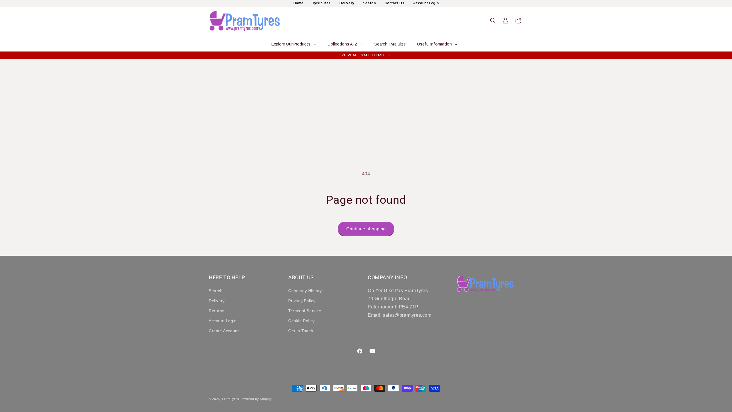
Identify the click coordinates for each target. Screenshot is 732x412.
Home (298, 3)
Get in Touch (300, 330)
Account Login (426, 3)
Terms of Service (304, 310)
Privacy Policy (301, 300)
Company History (305, 290)
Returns (216, 310)
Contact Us (395, 3)
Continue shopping (366, 228)
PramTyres (230, 399)
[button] (493, 20)
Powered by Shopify (256, 399)
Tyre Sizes (321, 3)
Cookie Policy (301, 320)
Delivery (347, 3)
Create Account (224, 330)
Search (369, 3)
